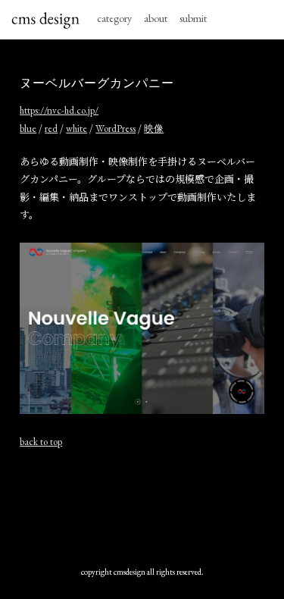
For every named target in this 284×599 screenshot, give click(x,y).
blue (28, 128)
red (51, 128)
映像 (154, 128)
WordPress (115, 128)
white (76, 128)
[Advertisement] (142, 507)
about (155, 18)
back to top (41, 441)
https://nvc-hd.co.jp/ (59, 110)
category (114, 18)
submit (193, 18)
